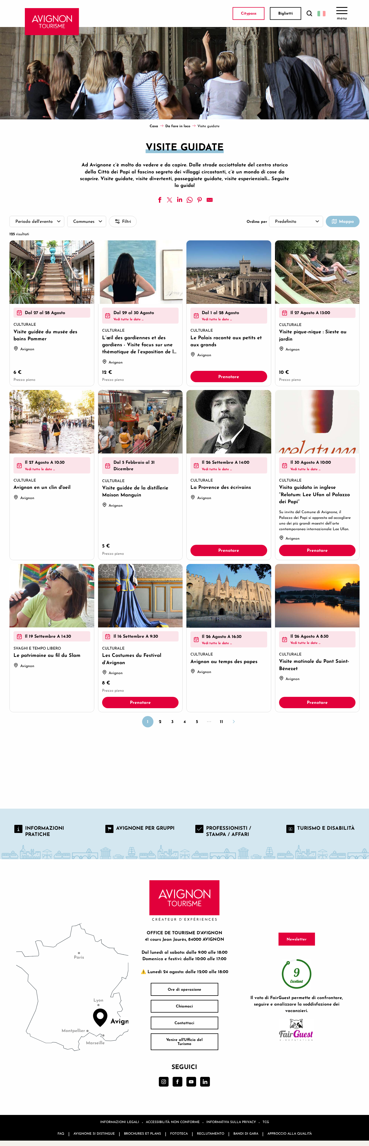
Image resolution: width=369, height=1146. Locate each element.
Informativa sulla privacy (231, 1122)
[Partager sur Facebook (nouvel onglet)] (160, 200)
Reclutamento (210, 1133)
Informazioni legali (119, 1122)
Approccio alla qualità (289, 1133)
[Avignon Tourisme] (52, 21)
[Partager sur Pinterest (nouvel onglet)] (200, 200)
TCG (266, 1122)
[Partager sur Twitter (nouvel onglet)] (170, 200)
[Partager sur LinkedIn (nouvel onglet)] (180, 200)
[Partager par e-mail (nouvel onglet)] (210, 200)
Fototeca (179, 1133)
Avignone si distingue (94, 1133)
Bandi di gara (245, 1133)
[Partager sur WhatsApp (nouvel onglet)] (190, 200)
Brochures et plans (142, 1133)
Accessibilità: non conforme (173, 1122)
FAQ (61, 1133)
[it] (321, 13)
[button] (309, 13)
